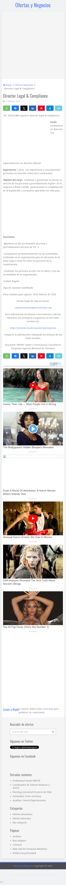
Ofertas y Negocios (33, 5)
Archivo (17, 836)
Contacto (17, 845)
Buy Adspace (19, 840)
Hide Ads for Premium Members (30, 849)
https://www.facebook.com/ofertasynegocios (33, 328)
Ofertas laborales (22, 818)
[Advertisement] (33, 44)
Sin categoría (20, 822)
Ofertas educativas (22, 814)
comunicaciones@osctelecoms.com (33, 307)
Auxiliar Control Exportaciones (29, 800)
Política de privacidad (24, 853)
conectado (48, 709)
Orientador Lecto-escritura (27, 796)
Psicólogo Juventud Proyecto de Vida (32, 792)
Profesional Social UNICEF (26, 780)
